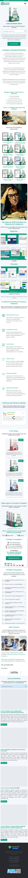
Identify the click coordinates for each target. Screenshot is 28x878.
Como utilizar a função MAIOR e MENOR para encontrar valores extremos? (13, 827)
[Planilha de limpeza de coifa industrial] (20, 148)
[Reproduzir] (14, 202)
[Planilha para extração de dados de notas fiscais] (8, 160)
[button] (14, 117)
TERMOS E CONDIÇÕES (14, 857)
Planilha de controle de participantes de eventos (20, 143)
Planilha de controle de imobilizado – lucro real (8, 155)
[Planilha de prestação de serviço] (8, 136)
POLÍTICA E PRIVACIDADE (14, 860)
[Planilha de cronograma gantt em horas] (8, 173)
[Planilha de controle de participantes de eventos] (20, 136)
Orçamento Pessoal (14, 294)
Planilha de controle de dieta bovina (20, 180)
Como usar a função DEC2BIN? (10, 788)
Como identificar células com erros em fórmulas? (13, 750)
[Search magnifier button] (25, 31)
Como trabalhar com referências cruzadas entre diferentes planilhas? (12, 711)
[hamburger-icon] (25, 3)
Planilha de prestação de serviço (8, 143)
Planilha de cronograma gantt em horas (8, 180)
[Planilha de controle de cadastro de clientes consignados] (20, 160)
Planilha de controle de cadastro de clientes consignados (20, 167)
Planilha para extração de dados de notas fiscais (8, 167)
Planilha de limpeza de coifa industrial (20, 155)
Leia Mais (4, 724)
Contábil (14, 261)
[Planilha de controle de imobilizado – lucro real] (8, 148)
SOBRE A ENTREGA (14, 862)
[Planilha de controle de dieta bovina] (20, 173)
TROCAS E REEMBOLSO (14, 858)
